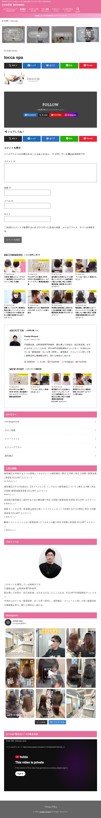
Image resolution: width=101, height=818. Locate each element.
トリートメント (12, 439)
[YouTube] (56, 115)
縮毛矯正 (9, 456)
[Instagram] (71, 115)
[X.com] (43, 115)
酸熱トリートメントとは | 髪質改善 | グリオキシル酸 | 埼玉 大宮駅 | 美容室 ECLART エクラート (49, 524)
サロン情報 (10, 430)
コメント (9, 161)
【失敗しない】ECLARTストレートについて (50, 16)
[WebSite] (29, 362)
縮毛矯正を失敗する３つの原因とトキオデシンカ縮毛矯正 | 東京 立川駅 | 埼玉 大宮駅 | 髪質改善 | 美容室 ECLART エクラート (50, 475)
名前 (7, 188)
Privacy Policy (51, 807)
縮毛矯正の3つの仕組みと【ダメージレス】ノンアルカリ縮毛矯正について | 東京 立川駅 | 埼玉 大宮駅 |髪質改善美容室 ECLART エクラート (50, 488)
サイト (7, 214)
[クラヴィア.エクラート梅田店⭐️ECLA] (81, 703)
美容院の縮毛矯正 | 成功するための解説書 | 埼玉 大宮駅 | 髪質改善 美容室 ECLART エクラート (50, 500)
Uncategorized (12, 421)
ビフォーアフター (13, 447)
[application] (50, 765)
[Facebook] (30, 115)
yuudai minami (13, 4)
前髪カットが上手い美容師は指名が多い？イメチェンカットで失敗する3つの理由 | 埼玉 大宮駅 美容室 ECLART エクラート (50, 511)
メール (8, 201)
